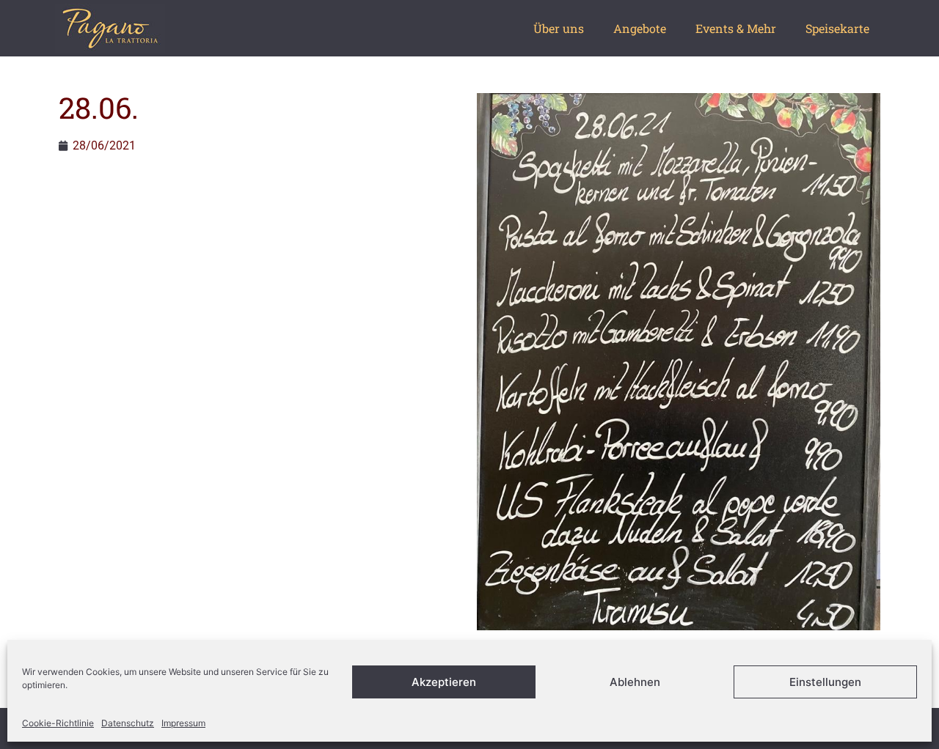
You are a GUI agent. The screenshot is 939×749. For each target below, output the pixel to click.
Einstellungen (825, 682)
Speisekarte (837, 28)
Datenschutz (127, 722)
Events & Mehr (735, 28)
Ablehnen (635, 682)
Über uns (558, 28)
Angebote (639, 28)
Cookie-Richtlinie (58, 722)
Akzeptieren (444, 682)
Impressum (183, 722)
